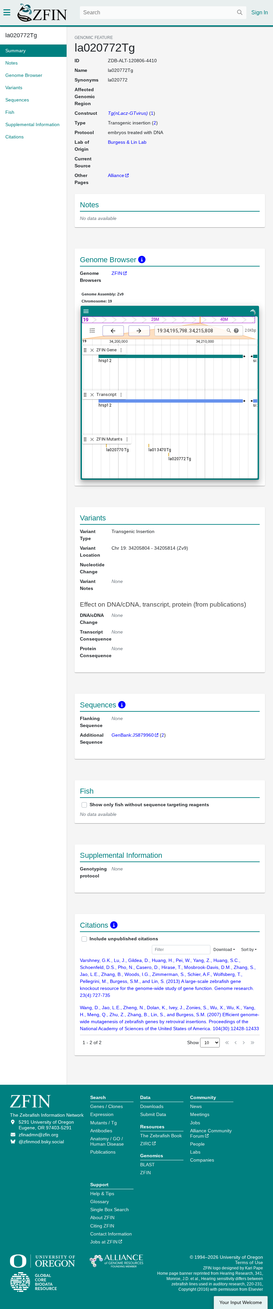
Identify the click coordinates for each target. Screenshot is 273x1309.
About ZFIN (102, 1217)
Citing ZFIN (102, 1225)
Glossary (99, 1201)
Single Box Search (109, 1209)
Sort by (247, 949)
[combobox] (163, 12)
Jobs (195, 1122)
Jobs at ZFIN (104, 1241)
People (197, 1144)
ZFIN (117, 273)
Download (222, 949)
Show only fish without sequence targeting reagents (149, 804)
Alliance (116, 175)
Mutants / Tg (103, 1122)
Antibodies (101, 1130)
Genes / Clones (106, 1106)
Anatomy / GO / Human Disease (107, 1141)
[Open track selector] (93, 330)
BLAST (147, 1164)
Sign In (259, 12)
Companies (202, 1160)
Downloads (151, 1106)
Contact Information (111, 1233)
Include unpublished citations (124, 938)
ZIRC (145, 1143)
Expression (102, 1114)
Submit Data (153, 1114)
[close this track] (92, 350)
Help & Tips (102, 1193)
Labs (195, 1152)
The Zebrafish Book (161, 1135)
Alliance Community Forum (211, 1133)
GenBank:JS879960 (133, 735)
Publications (103, 1152)
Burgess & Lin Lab (127, 142)
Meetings (199, 1114)
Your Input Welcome (240, 1302)
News (196, 1106)
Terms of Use (249, 1262)
